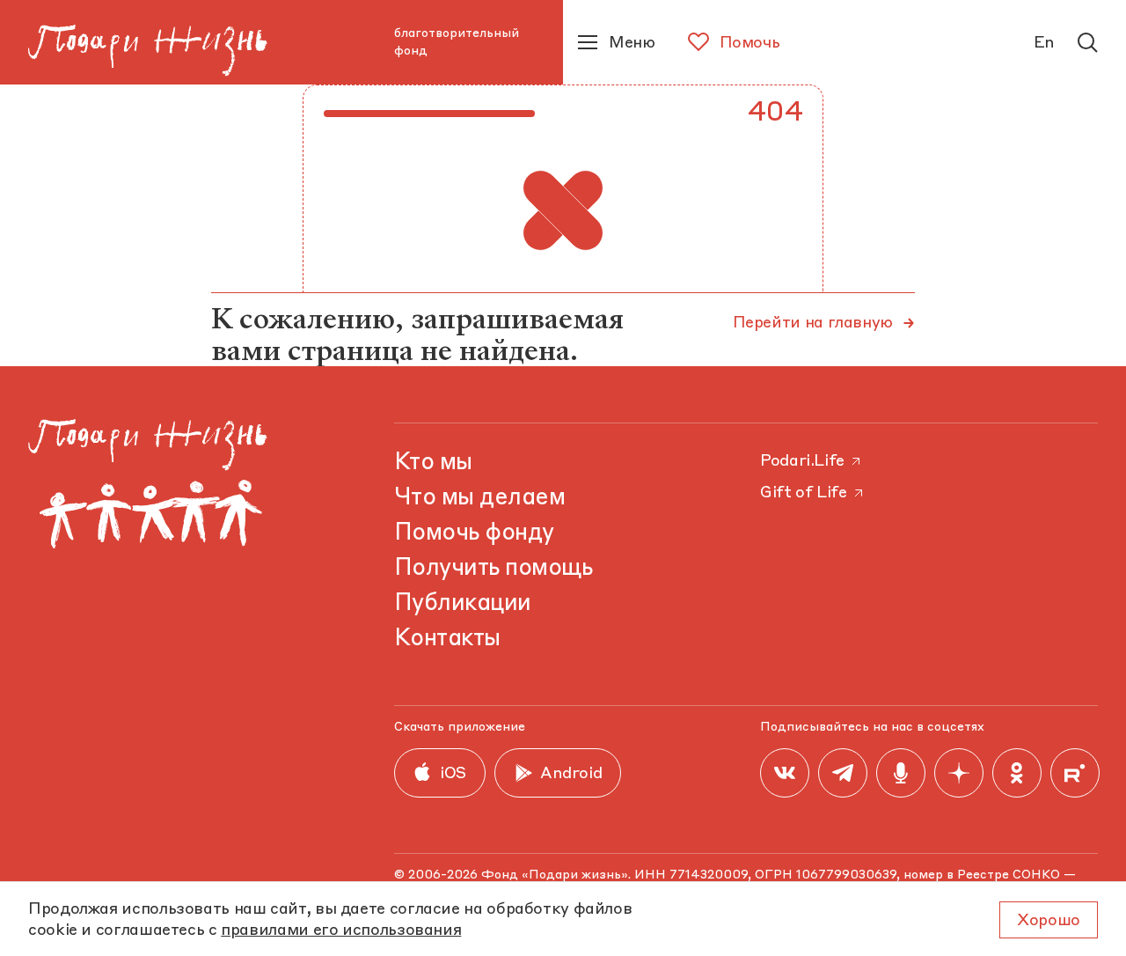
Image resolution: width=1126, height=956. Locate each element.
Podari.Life (802, 461)
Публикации (462, 603)
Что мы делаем (479, 498)
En (1044, 43)
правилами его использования (341, 930)
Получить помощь (493, 568)
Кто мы (433, 463)
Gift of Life (803, 493)
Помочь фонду (474, 533)
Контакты (447, 639)
